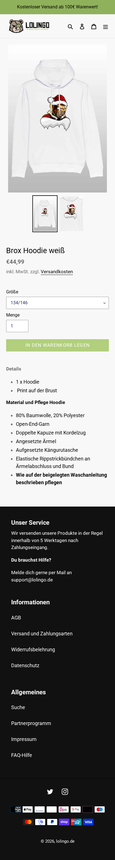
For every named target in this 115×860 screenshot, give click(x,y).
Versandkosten (57, 271)
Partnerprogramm (31, 723)
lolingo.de (65, 841)
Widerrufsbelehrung (33, 649)
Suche (18, 707)
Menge (13, 315)
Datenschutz (25, 665)
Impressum (24, 739)
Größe (12, 291)
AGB (16, 618)
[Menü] (105, 26)
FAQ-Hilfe (21, 755)
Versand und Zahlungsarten (42, 633)
